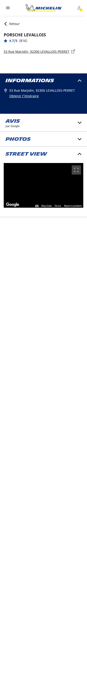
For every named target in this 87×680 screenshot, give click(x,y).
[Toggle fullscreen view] (76, 170)
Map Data (46, 206)
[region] (43, 185)
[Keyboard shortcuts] (37, 206)
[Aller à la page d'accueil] (43, 8)
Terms (58, 206)
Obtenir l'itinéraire (24, 96)
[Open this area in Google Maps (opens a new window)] (12, 205)
